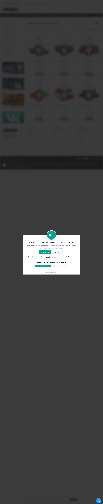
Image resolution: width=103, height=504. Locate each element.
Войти (42, 265)
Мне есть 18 (45, 252)
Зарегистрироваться (60, 265)
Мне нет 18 (58, 252)
